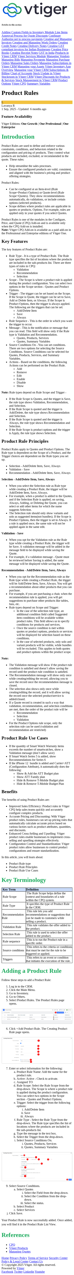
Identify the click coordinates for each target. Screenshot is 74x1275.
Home (5, 1258)
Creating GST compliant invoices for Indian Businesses (33, 47)
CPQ (12, 1244)
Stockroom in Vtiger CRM (18, 76)
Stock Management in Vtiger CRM (36, 80)
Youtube (40, 1271)
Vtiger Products (18, 1248)
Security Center (58, 1258)
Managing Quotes (20, 1251)
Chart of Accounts (21, 73)
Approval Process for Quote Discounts (25, 35)
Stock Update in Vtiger (47, 73)
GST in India (46, 52)
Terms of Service (38, 1258)
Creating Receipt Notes (24, 52)
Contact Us (36, 1261)
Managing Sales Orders (24, 63)
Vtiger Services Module (31, 56)
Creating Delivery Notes (32, 46)
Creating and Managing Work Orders (34, 42)
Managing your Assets (30, 66)
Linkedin (28, 1271)
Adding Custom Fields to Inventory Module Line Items (35, 32)
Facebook (7, 1271)
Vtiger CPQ (19, 83)
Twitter (18, 1271)
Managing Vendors (58, 56)
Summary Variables (38, 83)
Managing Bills (11, 59)
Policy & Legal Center (15, 1261)
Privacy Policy (18, 1258)
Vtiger (20, 1268)
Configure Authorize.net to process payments (31, 37)
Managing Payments (33, 59)
